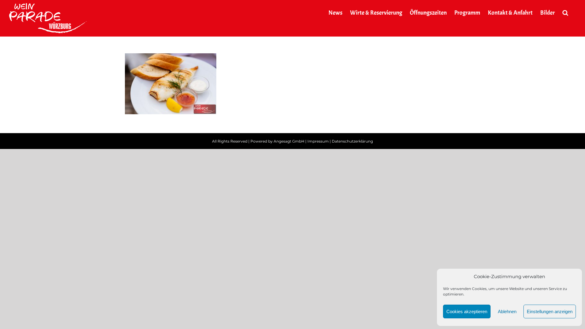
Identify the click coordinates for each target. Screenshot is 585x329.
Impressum (318, 141)
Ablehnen (507, 311)
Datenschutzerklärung (352, 141)
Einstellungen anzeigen (550, 311)
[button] (565, 13)
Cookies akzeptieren (466, 311)
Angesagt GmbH (289, 141)
